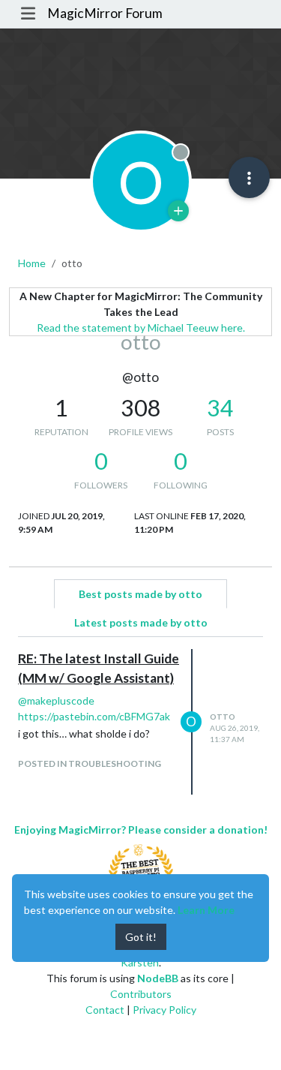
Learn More (206, 909)
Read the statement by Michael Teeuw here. (141, 327)
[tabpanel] (140, 722)
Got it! (141, 936)
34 (220, 408)
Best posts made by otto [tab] (140, 594)
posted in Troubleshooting (89, 763)
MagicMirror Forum (105, 13)
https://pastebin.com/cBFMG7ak (94, 716)
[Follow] (178, 210)
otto (222, 716)
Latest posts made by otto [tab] (141, 622)
